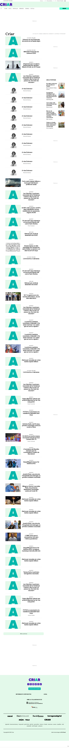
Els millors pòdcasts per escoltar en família (51, 85)
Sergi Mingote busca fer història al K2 (31, 462)
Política (31, 293)
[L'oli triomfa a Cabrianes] (13, 260)
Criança (27, 8)
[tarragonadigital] (54, 716)
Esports (31, 62)
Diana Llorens (49, 107)
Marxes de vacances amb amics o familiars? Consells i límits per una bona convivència (51, 114)
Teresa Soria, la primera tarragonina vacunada (31, 572)
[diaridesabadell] (23, 716)
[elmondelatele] (24, 720)
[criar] (47, 720)
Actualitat (35, 33)
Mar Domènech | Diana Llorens (51, 88)
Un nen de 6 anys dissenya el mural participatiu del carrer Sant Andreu (31, 222)
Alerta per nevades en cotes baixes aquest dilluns (31, 360)
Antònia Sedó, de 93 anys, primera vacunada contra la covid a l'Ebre (31, 425)
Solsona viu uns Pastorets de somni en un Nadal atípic (31, 40)
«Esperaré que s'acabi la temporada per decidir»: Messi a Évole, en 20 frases (31, 65)
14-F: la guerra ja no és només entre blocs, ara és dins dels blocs (31, 296)
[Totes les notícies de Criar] (6, 4)
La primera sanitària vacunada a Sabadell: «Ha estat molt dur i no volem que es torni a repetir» (31, 324)
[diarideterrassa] (38, 716)
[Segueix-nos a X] (31, 685)
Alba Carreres (49, 119)
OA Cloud (63, 732)
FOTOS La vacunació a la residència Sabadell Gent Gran (31, 413)
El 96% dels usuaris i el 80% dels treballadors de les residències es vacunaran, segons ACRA (31, 210)
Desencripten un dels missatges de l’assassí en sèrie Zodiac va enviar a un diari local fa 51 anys (31, 248)
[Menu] (1, 8)
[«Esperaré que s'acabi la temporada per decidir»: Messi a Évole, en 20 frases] (13, 65)
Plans (5, 8)
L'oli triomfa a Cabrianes (31, 258)
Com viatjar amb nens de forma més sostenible (51, 104)
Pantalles (15, 8)
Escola (32, 8)
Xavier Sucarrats (31, 403)
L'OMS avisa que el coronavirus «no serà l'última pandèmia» (31, 537)
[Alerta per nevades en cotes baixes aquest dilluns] (13, 361)
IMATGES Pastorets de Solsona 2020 (31, 52)
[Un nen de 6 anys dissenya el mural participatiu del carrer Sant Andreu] (13, 222)
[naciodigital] (10, 716)
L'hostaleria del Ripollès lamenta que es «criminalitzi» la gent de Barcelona (31, 451)
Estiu (10, 8)
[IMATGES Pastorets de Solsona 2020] (13, 53)
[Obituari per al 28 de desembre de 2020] (13, 235)
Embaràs (21, 8)
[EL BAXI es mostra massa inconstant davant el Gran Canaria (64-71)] (13, 437)
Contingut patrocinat (60, 33)
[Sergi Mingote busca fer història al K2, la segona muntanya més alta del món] (13, 549)
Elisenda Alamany (27, 90)
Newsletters (49, 0)
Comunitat (51, 33)
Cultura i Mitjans (31, 370)
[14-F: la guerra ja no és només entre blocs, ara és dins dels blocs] (13, 296)
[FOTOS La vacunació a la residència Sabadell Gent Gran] (13, 413)
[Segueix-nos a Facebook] (28, 685)
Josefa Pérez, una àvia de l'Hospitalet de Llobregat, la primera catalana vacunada (31, 475)
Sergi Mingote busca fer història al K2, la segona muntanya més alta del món (31, 549)
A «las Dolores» (27, 88)
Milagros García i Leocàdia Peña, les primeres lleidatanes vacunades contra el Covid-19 (31, 489)
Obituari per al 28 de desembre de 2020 (31, 234)
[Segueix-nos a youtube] (38, 685)
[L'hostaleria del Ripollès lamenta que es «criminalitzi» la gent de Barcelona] (13, 450)
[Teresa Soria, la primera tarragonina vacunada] (13, 573)
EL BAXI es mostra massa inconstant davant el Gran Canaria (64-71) (31, 437)
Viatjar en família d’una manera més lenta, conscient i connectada (51, 124)
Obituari (31, 281)
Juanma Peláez (31, 615)
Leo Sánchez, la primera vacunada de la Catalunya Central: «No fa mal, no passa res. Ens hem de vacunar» (31, 79)
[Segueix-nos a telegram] (36, 685)
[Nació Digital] (13, 5)
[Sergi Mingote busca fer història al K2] (13, 463)
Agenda (41, 33)
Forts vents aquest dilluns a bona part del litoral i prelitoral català (31, 183)
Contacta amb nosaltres (34, 688)
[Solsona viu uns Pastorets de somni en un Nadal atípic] (13, 41)
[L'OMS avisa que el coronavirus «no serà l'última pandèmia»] (13, 537)
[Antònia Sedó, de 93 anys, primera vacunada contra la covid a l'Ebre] (13, 425)
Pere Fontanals (31, 225)
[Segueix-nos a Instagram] (33, 685)
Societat (31, 74)
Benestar (45, 33)
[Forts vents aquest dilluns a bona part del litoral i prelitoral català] (13, 182)
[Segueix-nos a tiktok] (41, 685)
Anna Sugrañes (49, 128)
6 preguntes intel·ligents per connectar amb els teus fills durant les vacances (51, 95)
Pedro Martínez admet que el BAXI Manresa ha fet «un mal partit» (31, 400)
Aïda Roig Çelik (49, 99)
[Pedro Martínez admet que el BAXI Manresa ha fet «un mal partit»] (13, 400)
